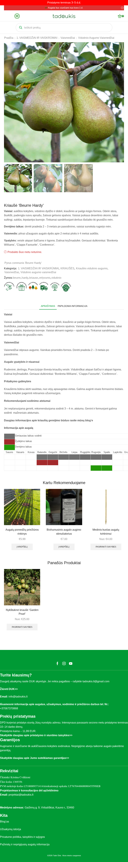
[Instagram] (64, 663)
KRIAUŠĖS (67, 268)
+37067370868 (9, 708)
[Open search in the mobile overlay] (64, 27)
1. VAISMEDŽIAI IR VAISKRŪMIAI (36, 37)
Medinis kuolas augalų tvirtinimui (105, 531)
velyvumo (44, 277)
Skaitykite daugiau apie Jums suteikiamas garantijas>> (34, 758)
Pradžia (8, 37)
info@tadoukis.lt (18, 696)
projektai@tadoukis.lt (20, 794)
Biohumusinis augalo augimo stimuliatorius (64, 531)
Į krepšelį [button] (22, 547)
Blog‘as (4, 821)
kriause (33, 277)
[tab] (48, 306)
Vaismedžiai (67, 37)
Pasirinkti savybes (106, 547)
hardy (25, 277)
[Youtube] (70, 663)
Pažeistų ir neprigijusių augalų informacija (25, 844)
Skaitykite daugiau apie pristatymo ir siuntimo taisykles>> (36, 735)
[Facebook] (57, 663)
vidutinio (56, 277)
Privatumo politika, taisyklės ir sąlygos (22, 836)
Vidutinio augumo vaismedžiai (96, 37)
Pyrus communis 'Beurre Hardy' (23, 262)
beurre (17, 277)
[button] (8, 103)
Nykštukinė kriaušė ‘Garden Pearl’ (22, 612)
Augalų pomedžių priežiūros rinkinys (22, 531)
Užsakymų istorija (10, 829)
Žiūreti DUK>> (9, 689)
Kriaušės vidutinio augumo (92, 268)
